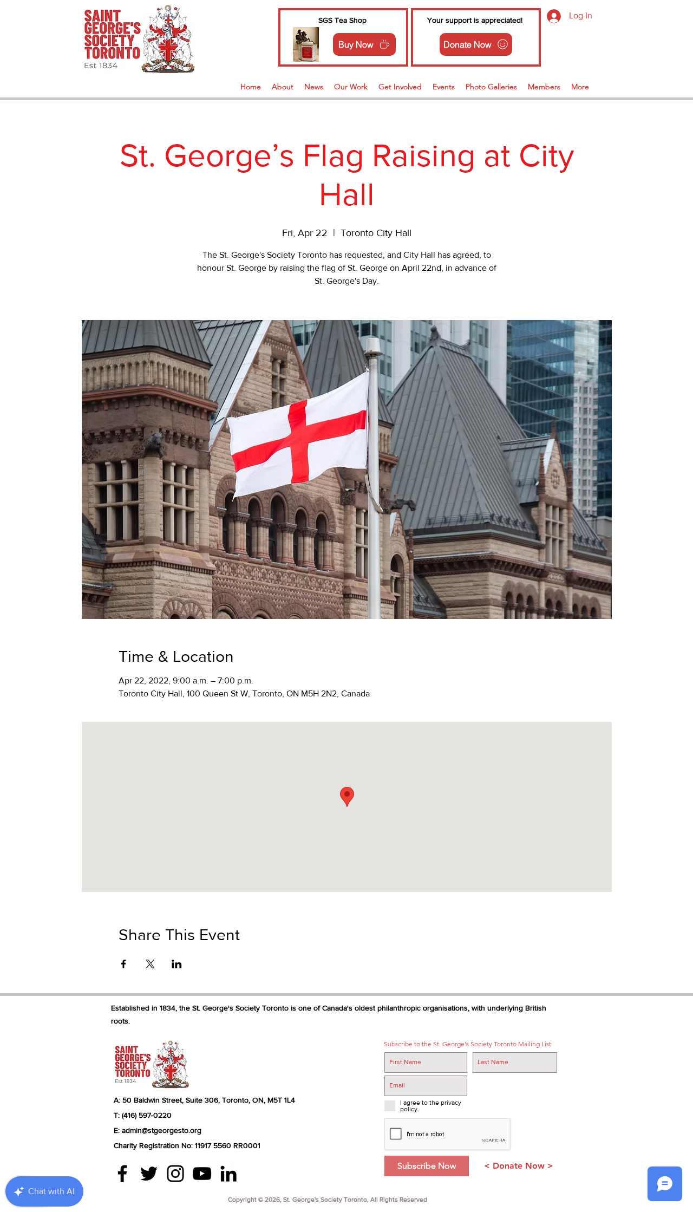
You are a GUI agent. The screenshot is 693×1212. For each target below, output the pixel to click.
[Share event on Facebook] (124, 964)
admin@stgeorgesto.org (161, 1130)
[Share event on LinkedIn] (177, 964)
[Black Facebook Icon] (122, 1173)
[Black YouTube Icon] (202, 1173)
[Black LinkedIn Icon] (228, 1173)
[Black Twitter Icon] (149, 1173)
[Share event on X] (150, 964)
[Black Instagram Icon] (175, 1173)
